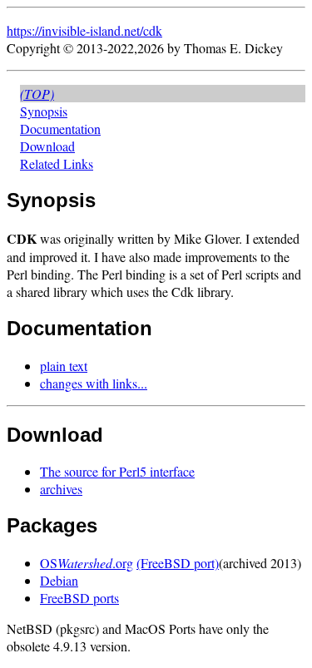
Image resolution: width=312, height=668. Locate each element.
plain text (63, 365)
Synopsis (43, 111)
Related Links (56, 163)
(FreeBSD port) (177, 563)
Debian (59, 580)
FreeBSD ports (79, 597)
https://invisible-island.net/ (75, 30)
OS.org (86, 563)
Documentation (60, 128)
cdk (152, 30)
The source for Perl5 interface (117, 471)
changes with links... (93, 383)
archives (61, 488)
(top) (37, 93)
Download (47, 146)
